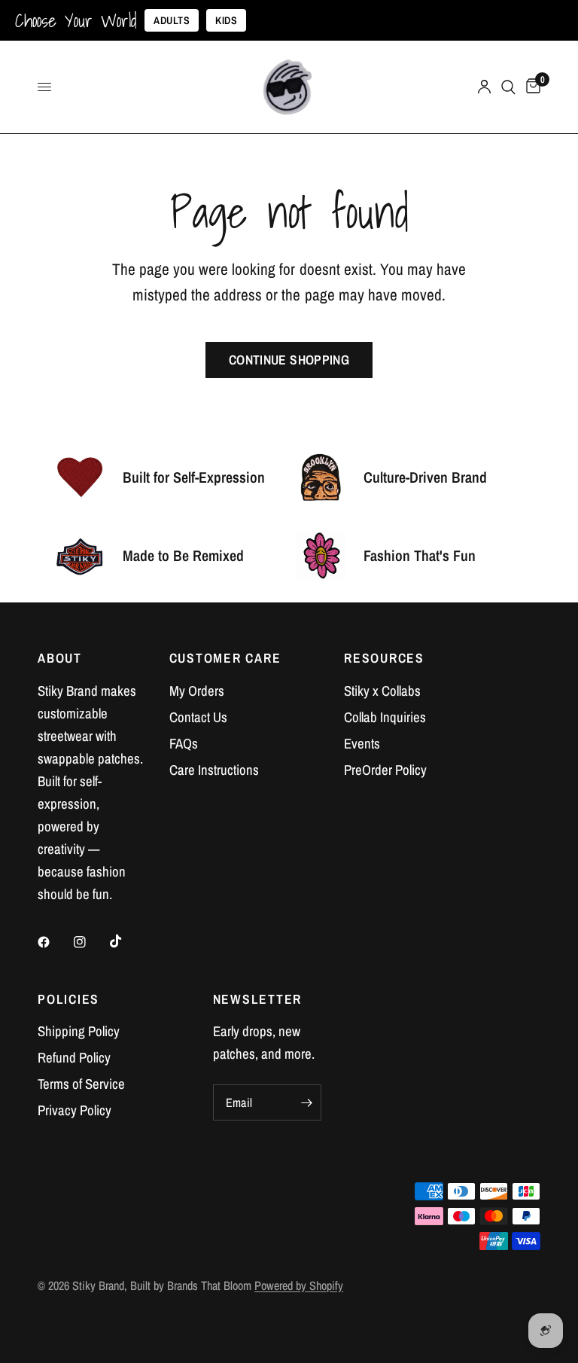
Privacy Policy (74, 1110)
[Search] (508, 87)
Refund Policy (74, 1057)
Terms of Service (81, 1084)
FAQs (183, 743)
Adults (172, 20)
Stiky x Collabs (382, 691)
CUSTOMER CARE (225, 658)
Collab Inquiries (385, 717)
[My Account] (484, 87)
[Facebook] (54, 942)
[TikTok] (126, 941)
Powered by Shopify (298, 1285)
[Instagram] (90, 942)
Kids (226, 20)
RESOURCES (384, 658)
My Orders (196, 691)
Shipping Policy (79, 1031)
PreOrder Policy (385, 770)
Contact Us (198, 717)
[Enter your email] (306, 1102)
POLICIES (68, 999)
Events (362, 743)
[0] (530, 87)
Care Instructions (214, 770)
